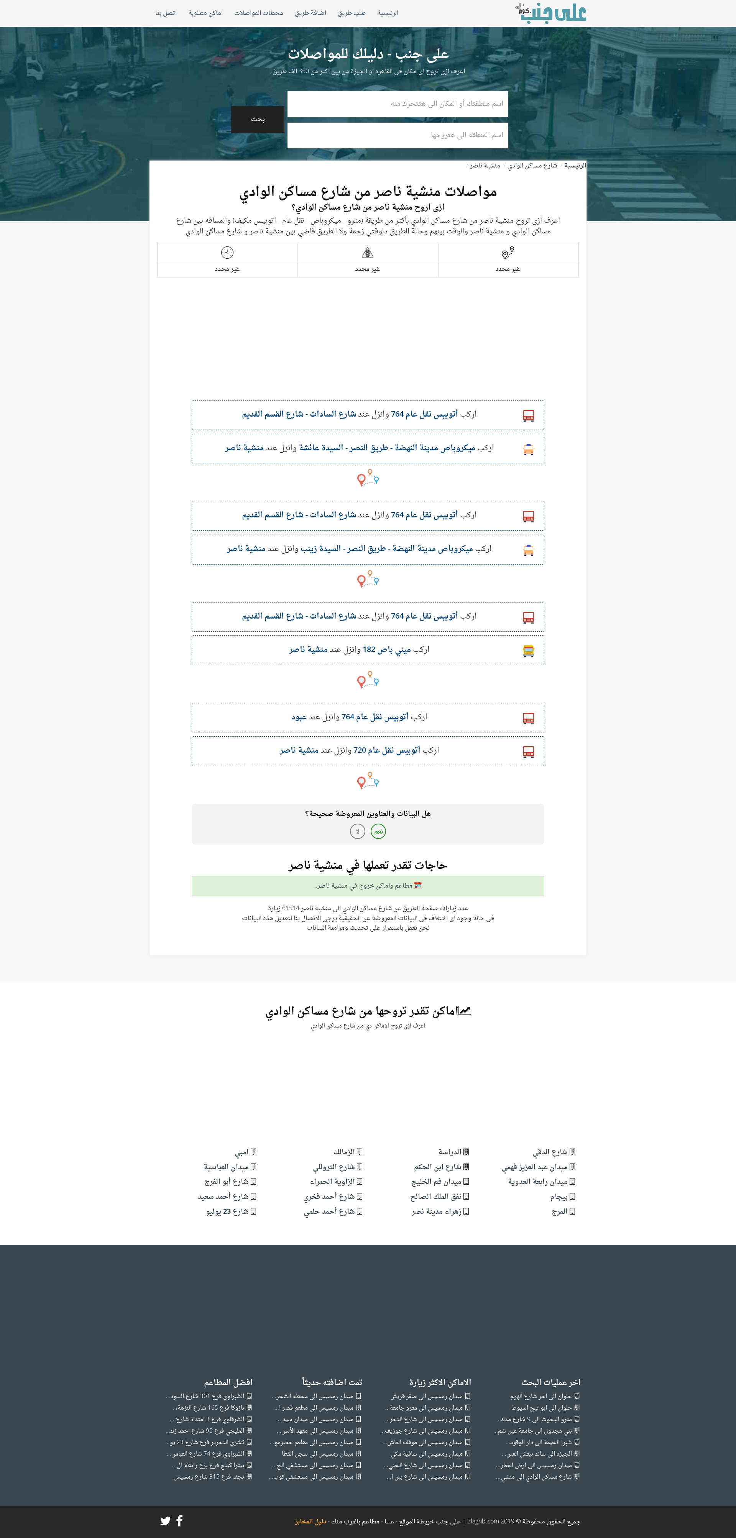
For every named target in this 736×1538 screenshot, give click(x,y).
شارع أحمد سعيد (223, 1197)
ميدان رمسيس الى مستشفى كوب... (311, 1477)
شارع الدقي (550, 1152)
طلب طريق (352, 13)
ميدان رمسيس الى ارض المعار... (534, 1465)
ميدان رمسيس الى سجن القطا (317, 1454)
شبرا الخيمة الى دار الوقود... (539, 1442)
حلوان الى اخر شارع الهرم (541, 1396)
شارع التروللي (334, 1167)
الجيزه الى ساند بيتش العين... (537, 1454)
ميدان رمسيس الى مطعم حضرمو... (311, 1442)
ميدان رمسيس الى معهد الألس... (315, 1431)
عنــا (389, 1522)
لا (358, 832)
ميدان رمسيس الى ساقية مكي (427, 1454)
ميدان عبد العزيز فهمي (534, 1167)
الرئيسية (387, 13)
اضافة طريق (310, 13)
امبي (242, 1152)
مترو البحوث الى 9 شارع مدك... (534, 1419)
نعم (378, 832)
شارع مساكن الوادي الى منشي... (534, 1477)
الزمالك (344, 1152)
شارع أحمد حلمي (329, 1212)
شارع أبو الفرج (226, 1182)
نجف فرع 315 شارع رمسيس (209, 1477)
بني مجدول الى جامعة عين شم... (532, 1431)
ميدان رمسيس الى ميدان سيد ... (314, 1419)
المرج (560, 1212)
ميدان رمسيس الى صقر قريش (426, 1396)
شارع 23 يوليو (227, 1212)
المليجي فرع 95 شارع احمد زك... (205, 1431)
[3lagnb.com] (542, 13)
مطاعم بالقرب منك (355, 1522)
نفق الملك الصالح (436, 1197)
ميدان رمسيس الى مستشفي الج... (312, 1465)
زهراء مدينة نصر (437, 1212)
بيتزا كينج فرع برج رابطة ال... (208, 1465)
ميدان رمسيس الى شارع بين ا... (425, 1477)
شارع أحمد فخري (329, 1197)
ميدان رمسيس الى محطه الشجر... (312, 1396)
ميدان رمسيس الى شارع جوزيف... (421, 1431)
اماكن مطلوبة (205, 13)
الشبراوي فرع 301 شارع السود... (205, 1396)
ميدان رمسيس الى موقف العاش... (423, 1442)
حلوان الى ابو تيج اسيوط (541, 1408)
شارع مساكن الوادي (532, 166)
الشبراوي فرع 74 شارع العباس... (205, 1454)
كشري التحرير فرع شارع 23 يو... (204, 1442)
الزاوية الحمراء (332, 1182)
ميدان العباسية (226, 1167)
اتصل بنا (166, 13)
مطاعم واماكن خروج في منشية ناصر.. (363, 886)
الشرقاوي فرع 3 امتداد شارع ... (207, 1419)
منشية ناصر (485, 166)
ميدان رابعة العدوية (538, 1182)
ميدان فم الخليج (436, 1182)
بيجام (559, 1197)
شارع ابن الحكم (438, 1167)
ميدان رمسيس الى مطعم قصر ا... (313, 1408)
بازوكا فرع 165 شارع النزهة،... (207, 1408)
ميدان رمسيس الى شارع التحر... (424, 1419)
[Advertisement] (368, 346)
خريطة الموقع (416, 1522)
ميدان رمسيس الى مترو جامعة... (424, 1408)
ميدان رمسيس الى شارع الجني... (423, 1465)
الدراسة (450, 1152)
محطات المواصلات (258, 13)
